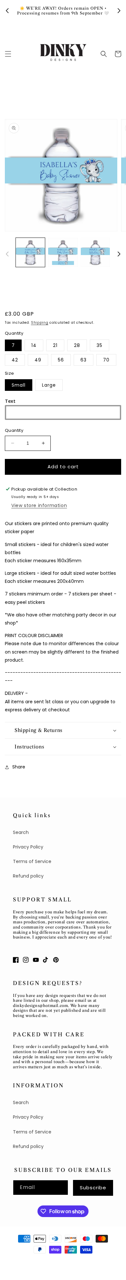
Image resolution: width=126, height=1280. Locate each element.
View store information (39, 505)
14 (34, 345)
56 (61, 360)
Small (19, 385)
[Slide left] (7, 254)
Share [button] (18, 767)
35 (99, 345)
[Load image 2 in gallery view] (62, 252)
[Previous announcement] (7, 11)
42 (15, 360)
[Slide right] (119, 254)
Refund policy (28, 876)
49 (38, 360)
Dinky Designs (43, 1261)
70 (106, 360)
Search (21, 832)
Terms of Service (32, 861)
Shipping (39, 322)
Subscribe (93, 1187)
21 (55, 345)
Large (49, 385)
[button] (8, 54)
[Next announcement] (119, 11)
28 (77, 345)
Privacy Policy (28, 847)
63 (83, 360)
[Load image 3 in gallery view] (95, 252)
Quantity (14, 430)
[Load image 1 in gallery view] (30, 252)
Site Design (75, 1261)
